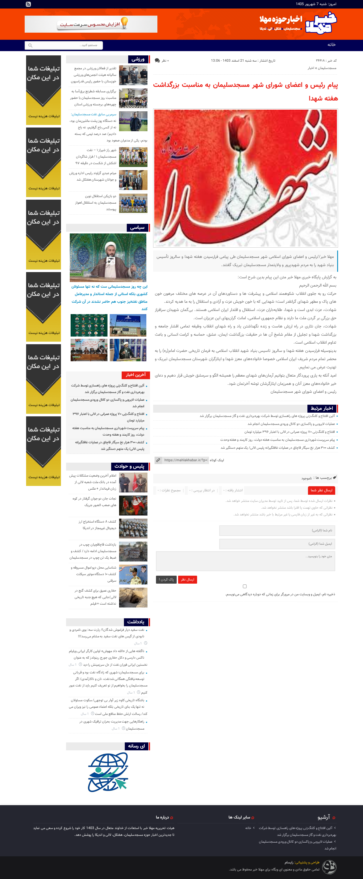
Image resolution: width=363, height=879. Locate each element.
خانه (332, 45)
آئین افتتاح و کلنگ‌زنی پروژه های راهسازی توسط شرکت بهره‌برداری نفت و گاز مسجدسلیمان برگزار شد (267, 416)
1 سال (138, 643)
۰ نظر (165, 60)
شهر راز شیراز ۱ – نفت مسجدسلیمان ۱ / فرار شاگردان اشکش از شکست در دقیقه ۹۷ (95, 157)
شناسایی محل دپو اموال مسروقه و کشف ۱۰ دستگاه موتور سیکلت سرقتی (93, 574)
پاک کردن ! (166, 579)
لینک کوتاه (217, 460)
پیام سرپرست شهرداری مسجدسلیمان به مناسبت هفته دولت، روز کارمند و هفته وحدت (277, 439)
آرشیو (324, 817)
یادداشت (135, 622)
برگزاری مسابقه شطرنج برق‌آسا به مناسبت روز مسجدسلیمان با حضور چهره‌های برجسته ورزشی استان (93, 98)
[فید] (28, 4)
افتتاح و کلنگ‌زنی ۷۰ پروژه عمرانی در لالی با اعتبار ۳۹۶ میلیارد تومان (289, 432)
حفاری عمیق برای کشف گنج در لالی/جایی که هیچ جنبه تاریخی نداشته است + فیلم (95, 597)
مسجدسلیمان (327, 68)
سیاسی (137, 227)
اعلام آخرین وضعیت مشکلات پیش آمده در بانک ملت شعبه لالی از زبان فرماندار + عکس (92, 482)
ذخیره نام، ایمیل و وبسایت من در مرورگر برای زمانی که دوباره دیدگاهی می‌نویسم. (280, 594)
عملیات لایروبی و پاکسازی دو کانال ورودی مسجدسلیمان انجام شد (291, 424)
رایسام (289, 862)
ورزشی (138, 59)
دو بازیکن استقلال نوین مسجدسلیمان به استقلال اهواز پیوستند (95, 203)
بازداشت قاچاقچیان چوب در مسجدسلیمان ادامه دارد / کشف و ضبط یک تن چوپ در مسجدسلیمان (92, 551)
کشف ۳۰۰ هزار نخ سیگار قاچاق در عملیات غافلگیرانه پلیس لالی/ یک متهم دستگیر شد (278, 447)
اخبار (311, 68)
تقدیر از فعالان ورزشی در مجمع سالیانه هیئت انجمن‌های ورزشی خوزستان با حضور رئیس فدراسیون (93, 75)
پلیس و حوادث (129, 466)
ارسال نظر (187, 579)
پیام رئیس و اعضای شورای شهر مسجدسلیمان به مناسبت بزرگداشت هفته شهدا (245, 92)
